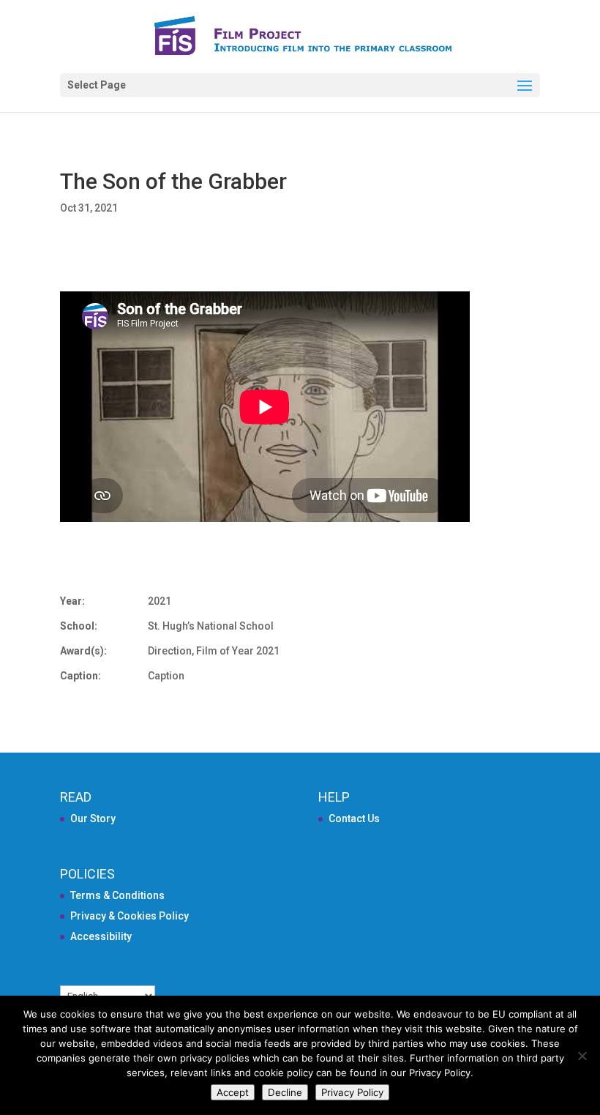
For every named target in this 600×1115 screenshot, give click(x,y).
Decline (285, 1092)
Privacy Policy (352, 1092)
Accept (233, 1092)
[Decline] (581, 1055)
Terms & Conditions (117, 895)
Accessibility (101, 936)
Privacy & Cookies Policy (129, 916)
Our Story (93, 818)
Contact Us (354, 818)
